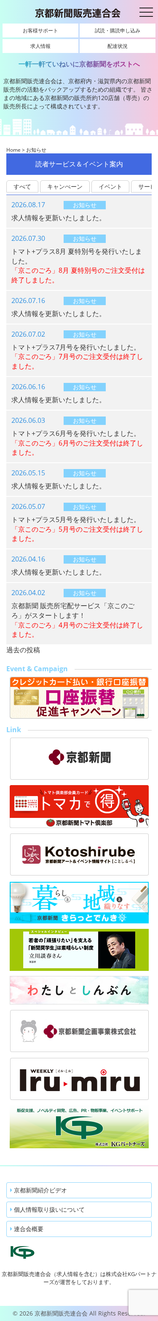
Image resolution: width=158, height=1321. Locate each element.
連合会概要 (27, 1229)
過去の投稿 (23, 649)
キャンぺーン (65, 186)
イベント (110, 186)
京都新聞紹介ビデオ (39, 1190)
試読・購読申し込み (117, 30)
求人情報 (40, 46)
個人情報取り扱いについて (48, 1209)
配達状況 (117, 46)
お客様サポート (40, 30)
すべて (22, 186)
